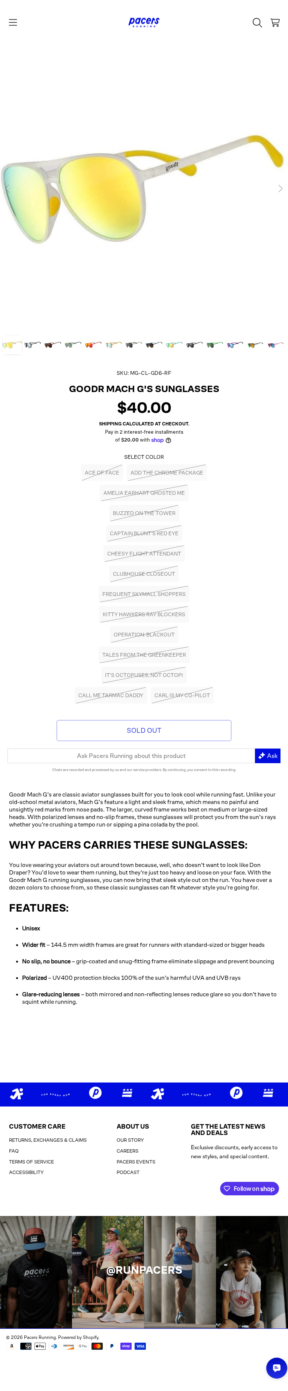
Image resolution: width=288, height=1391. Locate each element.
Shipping (110, 424)
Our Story (130, 1140)
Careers (127, 1151)
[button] (13, 22)
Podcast (128, 1172)
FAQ (14, 1151)
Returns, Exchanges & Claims (48, 1140)
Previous (8, 189)
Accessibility (26, 1172)
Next (280, 189)
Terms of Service (31, 1162)
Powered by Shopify (78, 1337)
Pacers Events (136, 1162)
